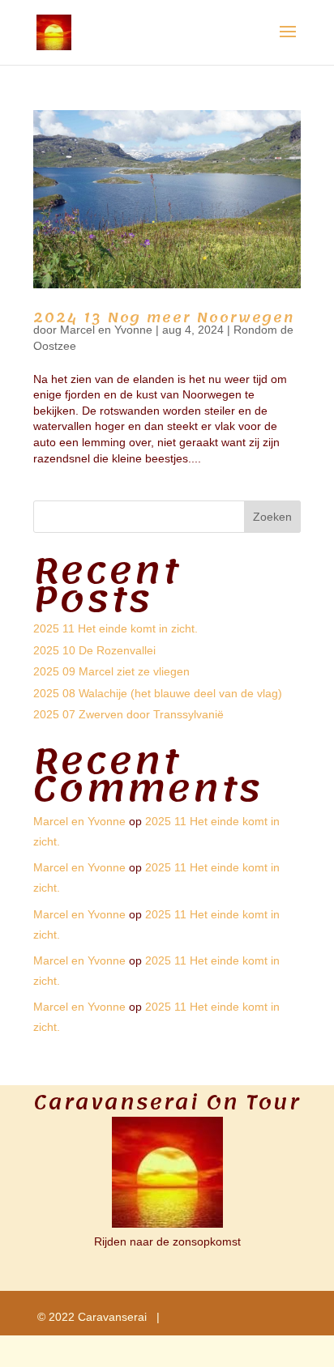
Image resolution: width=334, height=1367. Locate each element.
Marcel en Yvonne (106, 329)
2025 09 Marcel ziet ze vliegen (111, 671)
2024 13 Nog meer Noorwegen (163, 317)
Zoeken (272, 516)
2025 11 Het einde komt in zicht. (115, 628)
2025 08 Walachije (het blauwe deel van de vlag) (157, 693)
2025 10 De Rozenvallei (94, 650)
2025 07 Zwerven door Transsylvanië (128, 714)
